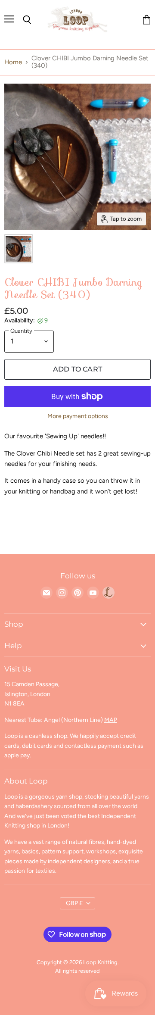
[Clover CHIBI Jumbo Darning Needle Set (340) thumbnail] (18, 248)
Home (13, 62)
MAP (110, 720)
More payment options (77, 416)
